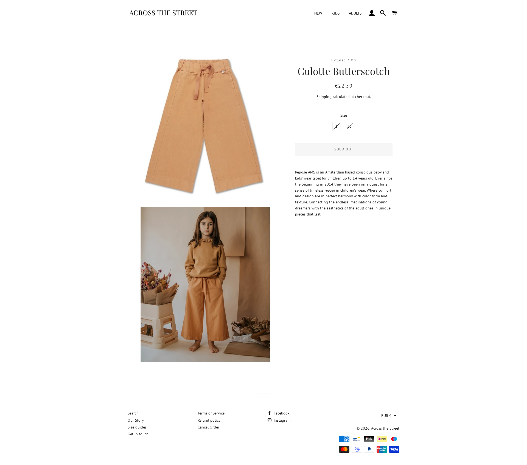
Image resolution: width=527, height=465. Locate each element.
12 (349, 126)
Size (343, 115)
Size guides (137, 427)
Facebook (281, 413)
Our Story (136, 420)
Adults (355, 13)
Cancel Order (208, 427)
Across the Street (385, 428)
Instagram (281, 420)
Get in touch (138, 434)
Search (133, 413)
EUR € (386, 415)
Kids (336, 13)
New (318, 13)
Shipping (324, 96)
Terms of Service (211, 413)
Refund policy (209, 420)
